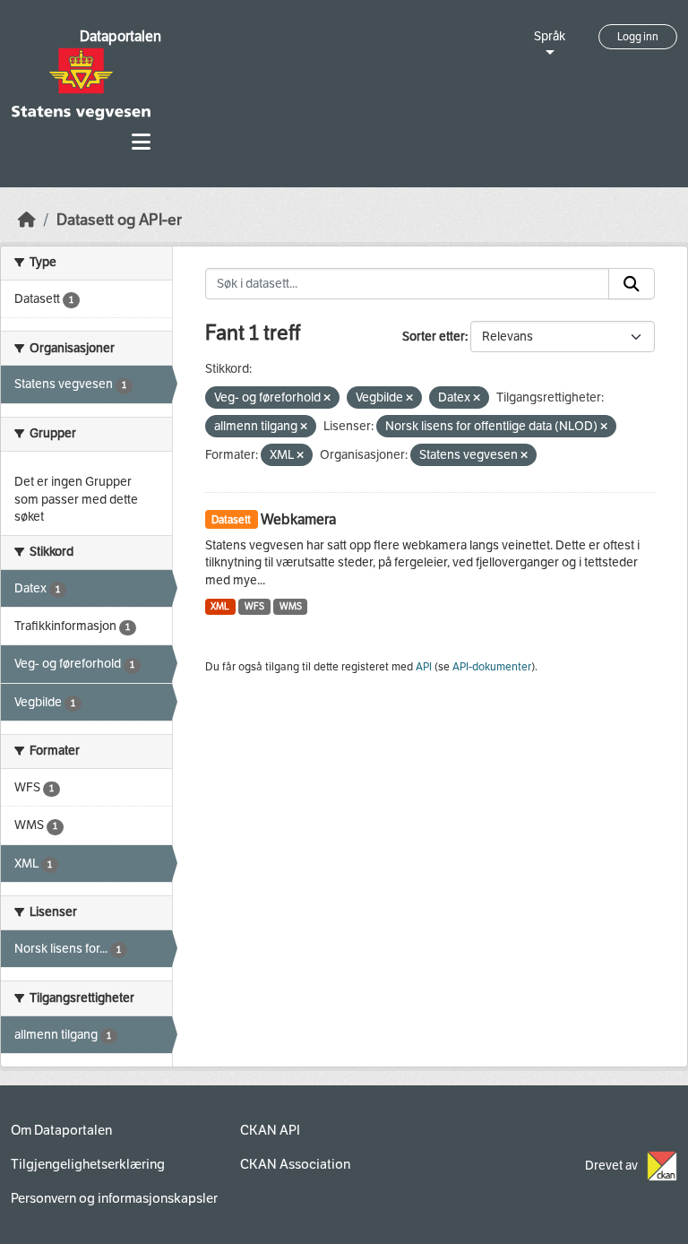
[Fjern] (327, 398)
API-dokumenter (491, 667)
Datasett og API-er (119, 220)
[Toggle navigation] (141, 142)
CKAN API (270, 1130)
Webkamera (298, 519)
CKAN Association (295, 1164)
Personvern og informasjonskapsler (114, 1198)
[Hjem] (27, 220)
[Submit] (631, 284)
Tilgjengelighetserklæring (88, 1164)
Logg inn (637, 36)
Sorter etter (433, 336)
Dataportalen (120, 36)
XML (220, 606)
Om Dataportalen (61, 1130)
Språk (549, 36)
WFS (254, 606)
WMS (291, 606)
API (424, 667)
